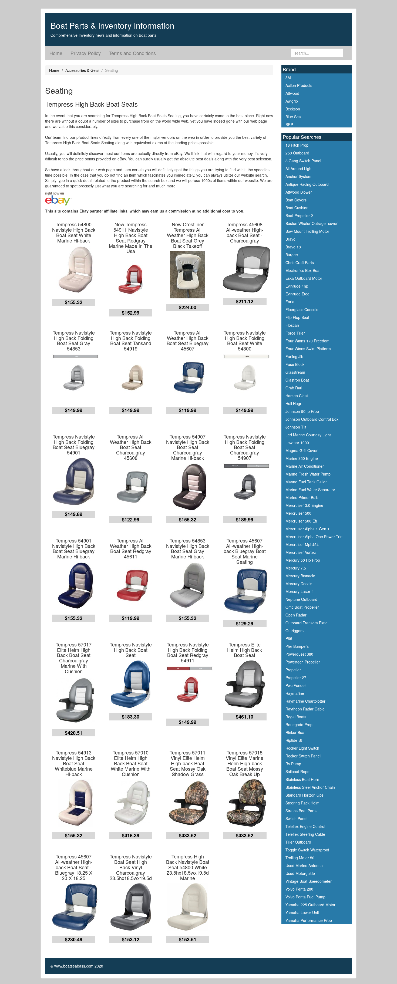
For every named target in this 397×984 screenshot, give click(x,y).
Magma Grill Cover (301, 450)
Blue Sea (293, 116)
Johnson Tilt (295, 427)
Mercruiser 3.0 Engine (304, 505)
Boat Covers (296, 200)
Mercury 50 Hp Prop (302, 560)
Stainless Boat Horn (302, 779)
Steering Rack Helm (302, 803)
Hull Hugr (293, 403)
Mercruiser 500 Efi (301, 521)
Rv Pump (293, 763)
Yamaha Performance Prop (308, 920)
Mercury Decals (298, 583)
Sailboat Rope (297, 771)
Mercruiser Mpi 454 (302, 544)
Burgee (291, 254)
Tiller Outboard (298, 842)
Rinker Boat (295, 732)
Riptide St (293, 740)
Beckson (292, 109)
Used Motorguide (300, 873)
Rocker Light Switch (302, 748)
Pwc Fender (295, 685)
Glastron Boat (297, 380)
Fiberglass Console (301, 309)
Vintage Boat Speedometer (308, 881)
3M (288, 77)
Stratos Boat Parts (301, 810)
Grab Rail (293, 387)
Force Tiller (295, 333)
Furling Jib (294, 356)
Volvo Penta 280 (299, 889)
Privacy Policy (85, 52)
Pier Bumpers (297, 646)
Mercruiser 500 (298, 513)
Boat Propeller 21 (300, 215)
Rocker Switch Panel (303, 756)
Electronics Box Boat (303, 270)
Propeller (293, 669)
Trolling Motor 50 (299, 857)
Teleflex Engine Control (305, 826)
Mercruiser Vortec (300, 552)
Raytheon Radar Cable (305, 709)
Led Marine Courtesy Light (308, 434)
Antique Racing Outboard (307, 184)
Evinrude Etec (297, 293)
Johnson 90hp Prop (302, 411)
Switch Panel (296, 818)
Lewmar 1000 (297, 442)
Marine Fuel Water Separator (310, 489)
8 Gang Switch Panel (303, 160)
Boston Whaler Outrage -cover (311, 223)
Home (55, 52)
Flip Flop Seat (297, 317)
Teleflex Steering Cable (305, 834)
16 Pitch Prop (296, 145)
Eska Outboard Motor (303, 278)
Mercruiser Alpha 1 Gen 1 (307, 528)
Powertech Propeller (302, 662)
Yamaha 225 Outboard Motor (310, 904)
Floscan (292, 325)
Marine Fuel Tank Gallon (306, 481)
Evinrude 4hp (296, 286)
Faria (289, 301)
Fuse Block (294, 364)
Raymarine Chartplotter (305, 701)
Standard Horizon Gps (304, 795)
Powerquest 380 (299, 654)
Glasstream (295, 372)
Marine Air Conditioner (304, 466)
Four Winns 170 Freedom (307, 340)
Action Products (298, 85)
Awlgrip (291, 101)
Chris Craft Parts (299, 262)
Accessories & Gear (82, 70)
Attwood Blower (298, 192)
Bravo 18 (293, 247)
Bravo (290, 239)
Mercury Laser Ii (299, 591)
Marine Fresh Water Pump (308, 474)
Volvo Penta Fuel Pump (305, 896)
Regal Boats (295, 716)
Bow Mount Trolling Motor (307, 231)
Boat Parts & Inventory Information (112, 25)
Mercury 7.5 (295, 568)
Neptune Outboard (301, 599)
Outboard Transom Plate (306, 622)
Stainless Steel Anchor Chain (310, 787)
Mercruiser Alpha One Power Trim (314, 536)
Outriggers (294, 630)
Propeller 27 (295, 677)
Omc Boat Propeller (302, 607)
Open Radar (296, 615)
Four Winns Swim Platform (308, 348)
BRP (289, 124)
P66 (288, 638)
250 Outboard (297, 153)
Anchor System (298, 176)
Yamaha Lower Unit (302, 912)
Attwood (292, 93)
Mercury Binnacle (300, 575)
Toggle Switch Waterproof (307, 849)
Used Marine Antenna (304, 865)
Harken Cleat (296, 395)
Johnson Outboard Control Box (311, 419)
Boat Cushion (296, 207)
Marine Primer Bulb (301, 497)
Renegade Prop (298, 724)
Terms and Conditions (132, 52)
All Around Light (298, 168)
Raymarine (294, 693)
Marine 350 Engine (301, 458)
